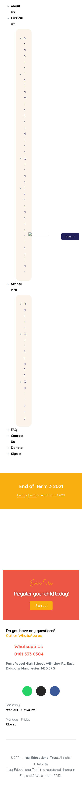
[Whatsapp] (27, 691)
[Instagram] (41, 691)
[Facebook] (55, 691)
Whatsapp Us (28, 646)
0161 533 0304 (29, 654)
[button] (70, 236)
